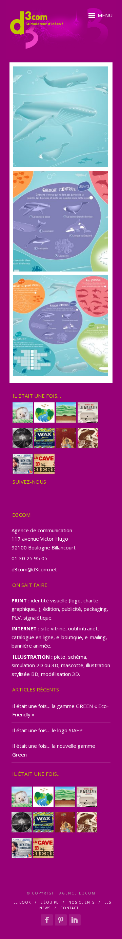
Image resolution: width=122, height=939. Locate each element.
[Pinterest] (61, 919)
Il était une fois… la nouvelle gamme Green (53, 750)
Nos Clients (81, 902)
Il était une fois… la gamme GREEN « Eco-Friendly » (60, 710)
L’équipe (50, 902)
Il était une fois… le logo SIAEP (47, 730)
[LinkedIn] (75, 919)
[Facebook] (47, 919)
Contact (69, 908)
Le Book (22, 902)
